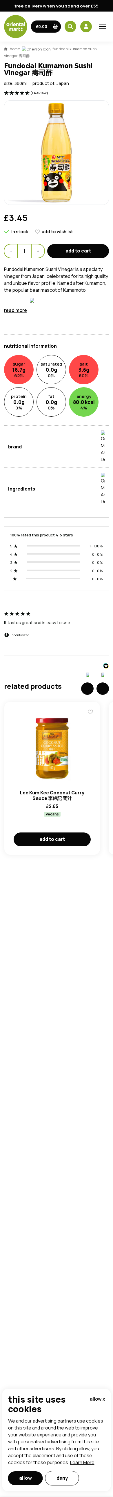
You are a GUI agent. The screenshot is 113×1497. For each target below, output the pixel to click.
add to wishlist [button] (57, 232)
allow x (97, 1399)
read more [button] (15, 310)
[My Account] (86, 26)
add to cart (78, 251)
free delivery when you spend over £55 (56, 6)
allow (25, 1478)
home (15, 48)
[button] (46, 26)
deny (62, 1478)
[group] (56, 630)
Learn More (82, 1462)
